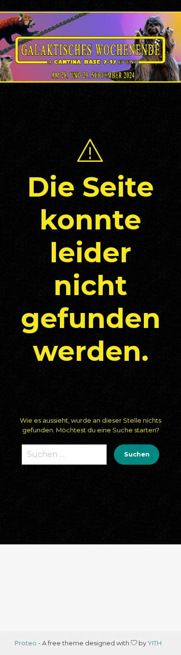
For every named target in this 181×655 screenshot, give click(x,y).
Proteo (25, 643)
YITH (155, 643)
